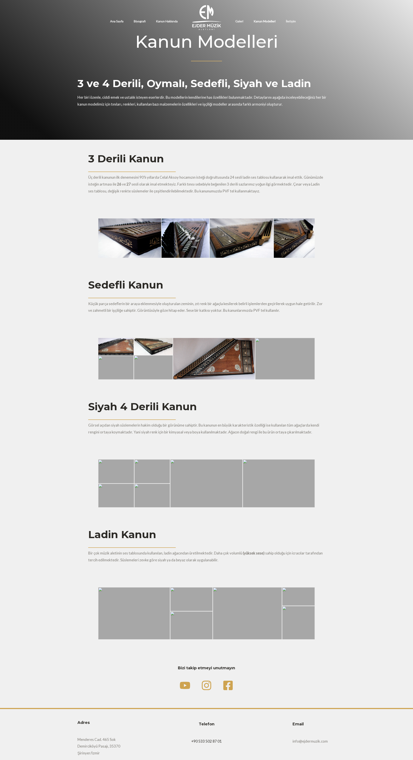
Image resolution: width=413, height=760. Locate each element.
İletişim (291, 21)
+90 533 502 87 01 (206, 741)
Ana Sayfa (116, 21)
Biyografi (140, 21)
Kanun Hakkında (167, 21)
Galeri (239, 21)
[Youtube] (185, 685)
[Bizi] (206, 685)
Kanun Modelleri (265, 21)
